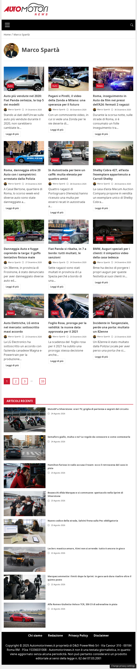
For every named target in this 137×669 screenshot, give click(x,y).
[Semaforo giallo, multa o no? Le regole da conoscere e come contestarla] (24, 447)
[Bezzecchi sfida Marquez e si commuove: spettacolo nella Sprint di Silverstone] (24, 503)
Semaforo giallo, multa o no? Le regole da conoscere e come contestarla (89, 436)
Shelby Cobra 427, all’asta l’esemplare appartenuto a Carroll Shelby (111, 174)
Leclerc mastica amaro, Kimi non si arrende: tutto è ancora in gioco (86, 548)
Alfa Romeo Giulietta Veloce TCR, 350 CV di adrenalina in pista (82, 604)
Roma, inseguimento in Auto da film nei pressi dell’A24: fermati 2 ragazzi (111, 100)
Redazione (55, 635)
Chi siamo (35, 635)
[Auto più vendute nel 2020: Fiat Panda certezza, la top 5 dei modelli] (24, 79)
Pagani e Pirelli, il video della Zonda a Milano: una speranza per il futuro (66, 100)
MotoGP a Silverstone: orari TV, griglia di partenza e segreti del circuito (88, 409)
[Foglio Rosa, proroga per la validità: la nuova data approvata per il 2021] (68, 306)
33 (42, 381)
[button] (131, 25)
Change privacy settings (123, 665)
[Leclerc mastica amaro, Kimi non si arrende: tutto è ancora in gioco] (24, 559)
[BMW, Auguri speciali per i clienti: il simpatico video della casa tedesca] (113, 232)
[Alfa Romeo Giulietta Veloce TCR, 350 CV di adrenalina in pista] (24, 615)
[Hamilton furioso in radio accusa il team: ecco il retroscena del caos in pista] (24, 475)
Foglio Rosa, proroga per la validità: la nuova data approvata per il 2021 (67, 327)
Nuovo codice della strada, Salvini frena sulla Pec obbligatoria (83, 520)
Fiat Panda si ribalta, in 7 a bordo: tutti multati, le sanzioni (67, 253)
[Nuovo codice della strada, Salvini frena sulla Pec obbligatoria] (24, 531)
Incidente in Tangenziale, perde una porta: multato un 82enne (111, 327)
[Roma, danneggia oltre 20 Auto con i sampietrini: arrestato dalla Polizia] (24, 153)
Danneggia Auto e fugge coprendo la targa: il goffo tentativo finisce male (22, 253)
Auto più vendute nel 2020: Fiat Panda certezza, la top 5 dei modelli (24, 100)
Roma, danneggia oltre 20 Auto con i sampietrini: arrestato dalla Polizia (22, 174)
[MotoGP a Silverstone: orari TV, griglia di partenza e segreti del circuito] (24, 419)
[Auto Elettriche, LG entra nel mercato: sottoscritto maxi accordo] (24, 306)
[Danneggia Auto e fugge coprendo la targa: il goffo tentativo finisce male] (24, 232)
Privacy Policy (78, 635)
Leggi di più (12, 134)
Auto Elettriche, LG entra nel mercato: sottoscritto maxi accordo (21, 327)
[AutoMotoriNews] (26, 9)
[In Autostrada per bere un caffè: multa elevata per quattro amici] (68, 153)
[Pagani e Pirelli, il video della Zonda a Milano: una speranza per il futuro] (68, 79)
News (100, 85)
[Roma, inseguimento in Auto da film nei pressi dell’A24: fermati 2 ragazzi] (113, 79)
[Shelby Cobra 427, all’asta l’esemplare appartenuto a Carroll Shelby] (113, 153)
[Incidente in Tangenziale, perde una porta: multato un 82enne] (113, 306)
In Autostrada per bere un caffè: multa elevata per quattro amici (66, 174)
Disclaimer (101, 635)
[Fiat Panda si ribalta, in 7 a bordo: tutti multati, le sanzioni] (68, 232)
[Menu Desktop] (7, 25)
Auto (10, 85)
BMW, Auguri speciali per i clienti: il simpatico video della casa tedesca (111, 253)
